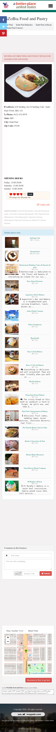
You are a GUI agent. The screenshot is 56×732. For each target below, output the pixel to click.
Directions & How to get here (38, 680)
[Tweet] (3, 26)
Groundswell (35, 251)
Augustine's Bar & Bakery (34, 294)
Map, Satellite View (15, 630)
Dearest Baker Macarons (35, 454)
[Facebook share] (3, 19)
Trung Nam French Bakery (35, 395)
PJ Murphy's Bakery (35, 481)
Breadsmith (35, 338)
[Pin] (3, 33)
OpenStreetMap (37, 673)
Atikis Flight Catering (35, 311)
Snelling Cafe (35, 238)
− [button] (8, 641)
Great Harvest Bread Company (35, 468)
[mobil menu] (50, 5)
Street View (33, 630)
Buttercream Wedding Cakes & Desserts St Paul (34, 266)
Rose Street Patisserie (35, 281)
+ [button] (8, 637)
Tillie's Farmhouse (35, 324)
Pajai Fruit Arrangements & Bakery (35, 411)
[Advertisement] (28, 44)
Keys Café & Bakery (34, 351)
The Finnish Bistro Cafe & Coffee (35, 427)
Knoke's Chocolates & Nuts (35, 441)
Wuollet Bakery (35, 381)
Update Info (44, 204)
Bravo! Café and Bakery (35, 365)
